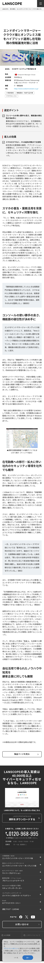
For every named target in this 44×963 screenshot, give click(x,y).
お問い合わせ (22, 924)
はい (27, 957)
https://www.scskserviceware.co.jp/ (26, 89)
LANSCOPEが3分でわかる (22, 818)
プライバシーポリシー (11, 948)
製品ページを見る (22, 754)
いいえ (16, 957)
